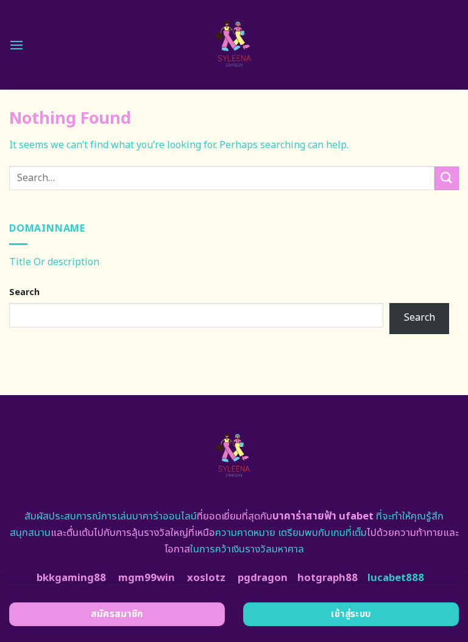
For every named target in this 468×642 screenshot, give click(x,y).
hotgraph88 (327, 578)
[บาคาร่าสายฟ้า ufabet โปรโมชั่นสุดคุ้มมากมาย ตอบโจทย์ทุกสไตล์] (234, 45)
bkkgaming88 (71, 578)
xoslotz (206, 578)
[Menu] (16, 45)
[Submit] (446, 178)
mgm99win (146, 578)
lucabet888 (395, 578)
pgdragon (263, 578)
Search (24, 292)
